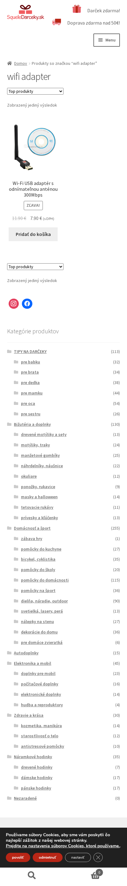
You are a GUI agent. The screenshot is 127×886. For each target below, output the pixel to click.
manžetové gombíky (40, 455)
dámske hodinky (36, 777)
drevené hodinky (36, 767)
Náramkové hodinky (33, 756)
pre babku (30, 362)
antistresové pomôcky (42, 746)
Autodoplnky (26, 653)
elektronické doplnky (41, 694)
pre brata (30, 372)
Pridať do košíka (33, 234)
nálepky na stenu (37, 621)
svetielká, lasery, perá (42, 611)
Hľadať (31, 875)
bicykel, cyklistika (38, 559)
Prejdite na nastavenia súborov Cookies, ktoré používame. (63, 846)
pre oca (28, 403)
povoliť (18, 857)
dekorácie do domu (39, 632)
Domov (20, 63)
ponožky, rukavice (38, 486)
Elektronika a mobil (32, 663)
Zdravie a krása (28, 715)
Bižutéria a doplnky (32, 424)
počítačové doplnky (39, 684)
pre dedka (30, 382)
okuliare (29, 476)
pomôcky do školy (38, 569)
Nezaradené (25, 798)
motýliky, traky (35, 445)
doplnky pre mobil (38, 673)
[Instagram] (14, 304)
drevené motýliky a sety (44, 434)
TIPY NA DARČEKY (30, 351)
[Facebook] (27, 304)
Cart (81, 870)
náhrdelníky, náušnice (42, 465)
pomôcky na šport (38, 590)
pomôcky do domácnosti (45, 580)
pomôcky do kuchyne (41, 549)
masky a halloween (39, 497)
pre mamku (32, 393)
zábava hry (31, 538)
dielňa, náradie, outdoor (44, 601)
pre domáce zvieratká (42, 642)
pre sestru (30, 414)
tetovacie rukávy (37, 507)
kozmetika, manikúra (41, 725)
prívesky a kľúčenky (39, 517)
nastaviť (78, 857)
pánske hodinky (36, 788)
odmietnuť (47, 857)
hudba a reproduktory (42, 705)
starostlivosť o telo (39, 736)
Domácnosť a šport (32, 528)
